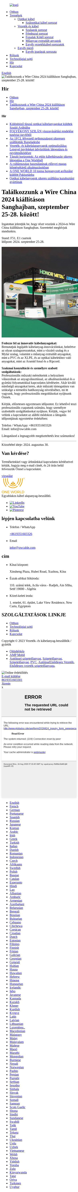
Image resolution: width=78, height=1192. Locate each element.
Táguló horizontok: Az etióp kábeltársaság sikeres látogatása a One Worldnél (41, 158)
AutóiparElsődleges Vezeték (56, 662)
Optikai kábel (26, 19)
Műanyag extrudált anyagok (43, 40)
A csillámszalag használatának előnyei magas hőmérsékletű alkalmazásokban (38, 165)
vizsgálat (7, 476)
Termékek (16, 15)
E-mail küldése (11, 676)
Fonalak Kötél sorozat (39, 37)
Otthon (14, 11)
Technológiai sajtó (21, 59)
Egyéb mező (25, 48)
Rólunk (14, 55)
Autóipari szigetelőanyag (25, 658)
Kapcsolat (16, 66)
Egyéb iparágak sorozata (41, 51)
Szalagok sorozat (36, 30)
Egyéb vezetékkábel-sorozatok (45, 44)
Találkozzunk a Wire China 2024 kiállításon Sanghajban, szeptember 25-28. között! (37, 106)
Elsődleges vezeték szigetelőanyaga (32, 665)
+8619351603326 (21, 534)
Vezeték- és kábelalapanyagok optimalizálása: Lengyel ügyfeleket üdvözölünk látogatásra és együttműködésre (38, 149)
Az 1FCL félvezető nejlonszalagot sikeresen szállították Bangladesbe (37, 140)
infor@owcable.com (22, 547)
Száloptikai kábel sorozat (41, 22)
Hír (12, 62)
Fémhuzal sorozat (37, 33)
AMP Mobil (17, 655)
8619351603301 (12, 680)
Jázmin (6, 683)
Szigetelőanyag (52, 658)
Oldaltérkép (17, 651)
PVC (33, 662)
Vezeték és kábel (28, 26)
